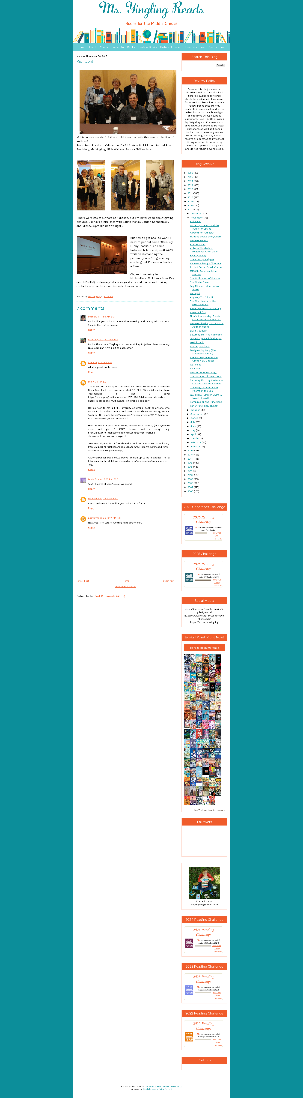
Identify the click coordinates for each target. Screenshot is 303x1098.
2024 (191, 181)
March (194, 438)
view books (218, 539)
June (193, 426)
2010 (190, 475)
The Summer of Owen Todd (206, 376)
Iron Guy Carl (96, 339)
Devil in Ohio (197, 342)
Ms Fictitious (95, 498)
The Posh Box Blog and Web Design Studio (163, 1087)
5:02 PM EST (111, 479)
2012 (190, 466)
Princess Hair (197, 244)
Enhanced (195, 221)
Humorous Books (194, 47)
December (196, 213)
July (193, 422)
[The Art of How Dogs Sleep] (200, 782)
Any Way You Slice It (201, 297)
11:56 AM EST (108, 316)
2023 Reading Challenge (203, 979)
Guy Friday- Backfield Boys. (206, 338)
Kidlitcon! (195, 368)
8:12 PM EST (114, 518)
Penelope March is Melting (205, 308)
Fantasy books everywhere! (206, 236)
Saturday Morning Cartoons (206, 334)
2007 (191, 487)
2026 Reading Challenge (203, 519)
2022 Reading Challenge (203, 1026)
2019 (190, 201)
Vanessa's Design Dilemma (205, 263)
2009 (191, 479)
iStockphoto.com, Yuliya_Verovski (157, 1089)
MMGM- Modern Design (203, 372)
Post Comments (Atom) (110, 596)
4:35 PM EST (100, 381)
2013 (190, 462)
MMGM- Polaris (199, 240)
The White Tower (200, 282)
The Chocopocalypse (202, 259)
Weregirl (195, 293)
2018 (190, 205)
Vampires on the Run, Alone (206, 402)
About (92, 47)
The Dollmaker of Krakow (205, 278)
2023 (191, 185)
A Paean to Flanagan (202, 232)
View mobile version (125, 586)
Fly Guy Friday (198, 255)
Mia (90, 381)
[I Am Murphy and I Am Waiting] (188, 700)
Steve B (92, 362)
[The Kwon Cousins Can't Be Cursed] (206, 774)
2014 (191, 458)
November (197, 217)
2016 (190, 450)
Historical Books (170, 47)
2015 (190, 454)
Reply (91, 329)
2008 (191, 483)
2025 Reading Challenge (203, 566)
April (193, 434)
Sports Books (217, 47)
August (194, 418)
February (196, 442)
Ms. (196, 527)
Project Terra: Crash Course (206, 267)
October (195, 410)
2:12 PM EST (111, 339)
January (195, 446)
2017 (190, 209)
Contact (105, 47)
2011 (190, 471)
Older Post (168, 581)
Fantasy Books (147, 47)
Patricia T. (94, 316)
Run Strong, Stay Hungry (204, 405)
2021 (190, 193)
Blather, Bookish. (200, 346)
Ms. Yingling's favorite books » (209, 810)
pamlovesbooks (97, 518)
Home (81, 47)
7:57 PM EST (110, 498)
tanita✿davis (95, 479)
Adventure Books (124, 47)
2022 (191, 189)
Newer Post (83, 581)
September (197, 414)
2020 (191, 197)
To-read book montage (204, 647)
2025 (191, 177)
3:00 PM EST (105, 362)
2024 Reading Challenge (203, 932)
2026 (191, 172)
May (193, 430)
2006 (191, 491)
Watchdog (195, 364)
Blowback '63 (198, 312)
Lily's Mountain (198, 330)
